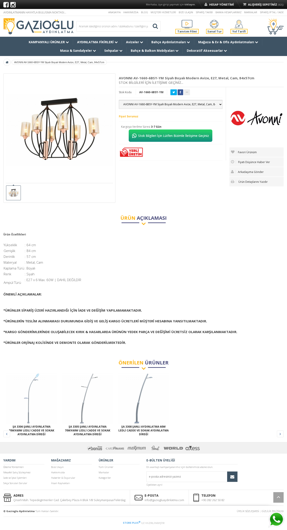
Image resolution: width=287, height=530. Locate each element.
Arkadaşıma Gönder (250, 172)
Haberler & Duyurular (63, 477)
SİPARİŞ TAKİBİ (204, 12)
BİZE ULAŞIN (186, 12)
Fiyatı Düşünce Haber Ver (253, 162)
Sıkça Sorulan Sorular (15, 483)
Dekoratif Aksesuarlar (205, 50)
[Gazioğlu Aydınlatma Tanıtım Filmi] (187, 24)
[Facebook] (6, 4)
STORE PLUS (132, 522)
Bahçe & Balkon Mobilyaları (153, 50)
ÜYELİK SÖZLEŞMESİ (248, 511)
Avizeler (133, 42)
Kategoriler (105, 477)
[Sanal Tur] (214, 24)
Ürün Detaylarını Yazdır (253, 182)
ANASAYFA (114, 12)
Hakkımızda (58, 472)
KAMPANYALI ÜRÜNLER (47, 42)
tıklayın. (190, 4)
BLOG (144, 12)
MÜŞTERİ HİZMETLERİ (163, 12)
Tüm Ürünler (106, 467)
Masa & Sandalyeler (76, 50)
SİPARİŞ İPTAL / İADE (272, 12)
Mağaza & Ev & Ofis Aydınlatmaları (226, 42)
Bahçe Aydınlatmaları (169, 42)
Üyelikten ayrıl (154, 484)
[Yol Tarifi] (239, 24)
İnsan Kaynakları (60, 483)
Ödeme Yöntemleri (13, 467)
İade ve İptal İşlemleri (15, 477)
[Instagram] (13, 4)
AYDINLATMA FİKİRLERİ (96, 42)
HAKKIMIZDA (130, 12)
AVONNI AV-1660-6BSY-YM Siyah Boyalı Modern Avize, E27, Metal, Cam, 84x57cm (59, 62)
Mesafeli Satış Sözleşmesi (16, 472)
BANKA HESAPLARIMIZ (228, 12)
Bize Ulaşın (57, 467)
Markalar (104, 472)
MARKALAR (250, 12)
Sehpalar (111, 50)
